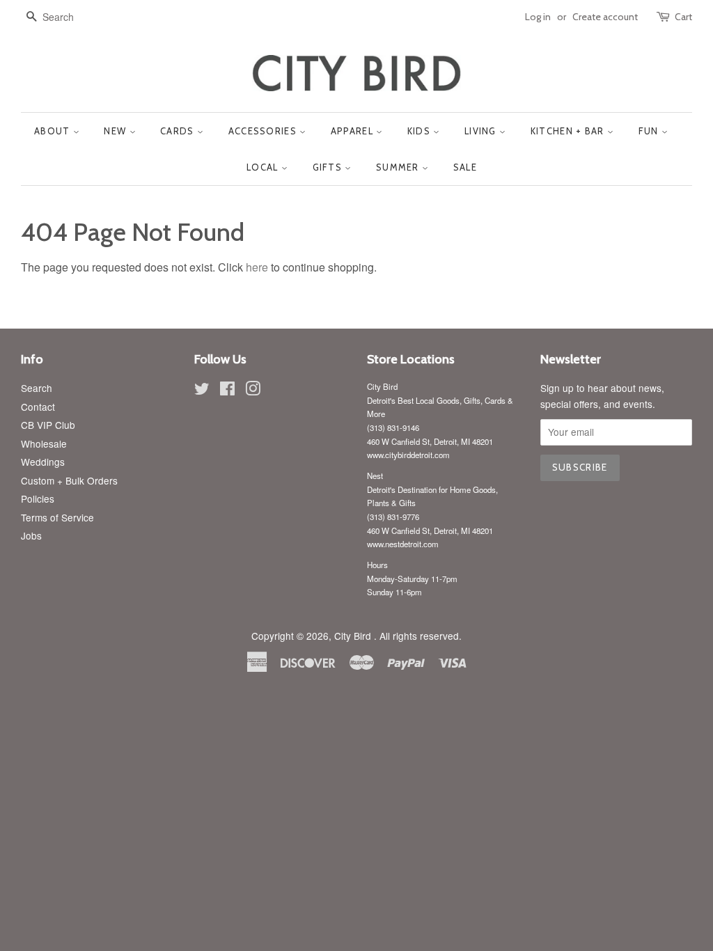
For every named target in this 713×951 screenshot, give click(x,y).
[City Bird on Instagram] (252, 391)
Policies (37, 498)
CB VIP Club (48, 425)
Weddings (43, 462)
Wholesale (44, 443)
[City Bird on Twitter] (202, 391)
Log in (538, 16)
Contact (38, 407)
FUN (649, 130)
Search (36, 388)
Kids (420, 130)
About (53, 130)
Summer (399, 167)
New (116, 130)
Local (263, 167)
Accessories (264, 130)
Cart (683, 16)
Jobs (31, 535)
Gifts (329, 167)
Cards (178, 130)
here (257, 267)
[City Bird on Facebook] (227, 391)
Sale (465, 167)
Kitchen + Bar (569, 130)
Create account (605, 16)
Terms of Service (57, 517)
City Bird (354, 636)
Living (481, 130)
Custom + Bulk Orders (69, 480)
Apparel (353, 130)
